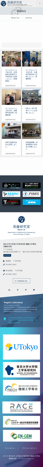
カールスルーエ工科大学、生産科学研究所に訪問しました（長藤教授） (31, 74)
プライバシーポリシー (28, 448)
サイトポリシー (10, 448)
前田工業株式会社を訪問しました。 (11, 144)
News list (15, 18)
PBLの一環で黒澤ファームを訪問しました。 (31, 110)
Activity (28, 18)
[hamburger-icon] (39, 3)
